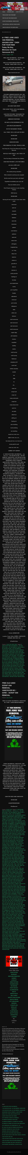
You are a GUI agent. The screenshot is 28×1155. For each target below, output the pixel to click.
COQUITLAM (20, 843)
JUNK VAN (16, 865)
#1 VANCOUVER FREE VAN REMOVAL (12, 645)
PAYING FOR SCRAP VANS (13, 886)
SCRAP (9, 892)
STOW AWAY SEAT (18, 673)
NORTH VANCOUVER (11, 882)
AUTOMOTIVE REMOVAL (18, 658)
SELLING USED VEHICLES (14, 904)
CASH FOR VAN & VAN (18, 839)
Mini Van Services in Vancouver (16, 875)
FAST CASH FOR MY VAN (17, 851)
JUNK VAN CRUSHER (10, 867)
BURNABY (10, 662)
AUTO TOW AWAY (12, 655)
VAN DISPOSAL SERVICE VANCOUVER (11, 24)
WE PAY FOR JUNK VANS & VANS (14, 941)
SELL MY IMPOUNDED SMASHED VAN (15, 899)
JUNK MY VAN (20, 864)
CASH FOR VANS (19, 11)
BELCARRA (14, 995)
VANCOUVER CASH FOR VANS (9, 928)
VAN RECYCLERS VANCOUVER (14, 923)
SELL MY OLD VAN (6, 900)
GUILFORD (13, 862)
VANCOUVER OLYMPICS (13, 932)
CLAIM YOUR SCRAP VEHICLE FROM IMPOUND (12, 842)
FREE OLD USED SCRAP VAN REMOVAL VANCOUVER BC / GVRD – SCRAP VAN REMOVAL (10, 689)
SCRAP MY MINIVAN (16, 892)
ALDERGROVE (14, 989)
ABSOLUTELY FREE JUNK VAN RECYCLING (11, 1114)
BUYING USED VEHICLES (8, 668)
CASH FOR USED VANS (11, 644)
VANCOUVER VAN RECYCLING (9, 939)
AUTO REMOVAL (18, 820)
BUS (20, 664)
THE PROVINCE (18, 911)
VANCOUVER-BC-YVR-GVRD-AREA (10, 27)
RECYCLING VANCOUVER (19, 890)
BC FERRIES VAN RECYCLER (17, 1127)
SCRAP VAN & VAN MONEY (11, 893)
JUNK (15, 864)
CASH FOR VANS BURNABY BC (9, 841)
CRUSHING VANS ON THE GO (8, 846)
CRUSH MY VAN (18, 844)
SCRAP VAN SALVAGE (14, 897)
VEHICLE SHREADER (7, 941)
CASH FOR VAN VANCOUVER (8, 840)
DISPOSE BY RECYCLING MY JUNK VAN (11, 848)
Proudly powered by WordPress (14, 1152)
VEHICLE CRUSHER (20, 939)
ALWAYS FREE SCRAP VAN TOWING (16, 652)
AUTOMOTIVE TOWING (19, 659)
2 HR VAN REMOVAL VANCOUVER (18, 1110)
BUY (18, 665)
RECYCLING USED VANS (7, 890)
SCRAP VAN (9, 809)
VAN (24, 673)
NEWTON (4, 882)
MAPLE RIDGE (5, 875)
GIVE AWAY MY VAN (6, 861)
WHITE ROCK (10, 944)
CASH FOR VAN (10, 671)
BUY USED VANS (19, 666)
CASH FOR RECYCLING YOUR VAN (9, 1138)
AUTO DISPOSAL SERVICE (8, 654)
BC (5, 661)
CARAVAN (21, 668)
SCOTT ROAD (14, 1013)
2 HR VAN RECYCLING (6, 1110)
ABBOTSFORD (5, 651)
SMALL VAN (11, 673)
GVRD (17, 862)
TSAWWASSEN (14, 984)
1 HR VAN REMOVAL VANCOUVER (15, 647)
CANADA (16, 668)
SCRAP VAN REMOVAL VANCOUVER (10, 21)
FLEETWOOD (14, 1011)
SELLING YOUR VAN (12, 906)
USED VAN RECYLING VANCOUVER (10, 920)
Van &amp (11, 921)
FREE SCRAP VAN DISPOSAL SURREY (13, 853)
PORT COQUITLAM (14, 889)
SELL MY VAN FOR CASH (17, 902)
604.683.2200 (11, 815)
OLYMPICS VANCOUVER (19, 883)
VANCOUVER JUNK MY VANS (8, 931)
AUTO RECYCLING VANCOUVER (11, 820)
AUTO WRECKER (21, 655)
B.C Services (21, 826)
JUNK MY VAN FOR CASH (8, 865)
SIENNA (6, 673)
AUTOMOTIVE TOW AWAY (7, 659)
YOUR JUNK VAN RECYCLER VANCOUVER (13, 946)
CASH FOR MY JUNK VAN (8, 669)
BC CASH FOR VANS (11, 661)
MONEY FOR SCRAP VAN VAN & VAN (16, 878)
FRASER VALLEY (14, 853)
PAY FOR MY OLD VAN (7, 885)
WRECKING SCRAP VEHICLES (9, 945)
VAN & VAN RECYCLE (7, 675)
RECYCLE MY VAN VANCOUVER (9, 18)
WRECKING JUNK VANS (19, 944)
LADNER (12, 874)
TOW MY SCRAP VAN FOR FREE (18, 913)
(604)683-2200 (10, 11)
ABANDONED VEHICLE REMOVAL (16, 650)
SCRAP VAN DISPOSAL (12, 895)
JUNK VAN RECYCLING (13, 868)
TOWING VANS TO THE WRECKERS (15, 918)
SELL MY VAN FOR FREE (7, 903)
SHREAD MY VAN (14, 907)
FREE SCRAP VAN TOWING (11, 857)
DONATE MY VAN (22, 850)
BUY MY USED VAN (10, 666)
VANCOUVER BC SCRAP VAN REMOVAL (11, 927)
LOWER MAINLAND (18, 874)
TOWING (15, 916)
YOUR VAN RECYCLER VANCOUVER (10, 948)
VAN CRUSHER (20, 675)
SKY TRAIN (20, 907)
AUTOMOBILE (14, 657)
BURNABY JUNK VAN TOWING (12, 664)
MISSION (14, 876)
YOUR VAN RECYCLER (19, 946)
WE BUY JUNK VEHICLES (18, 941)
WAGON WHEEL (21, 676)
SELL (6, 899)
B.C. (3, 661)
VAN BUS (14, 675)
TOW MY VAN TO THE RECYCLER (9, 914)
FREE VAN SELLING (6, 858)
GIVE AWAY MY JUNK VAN (18, 860)
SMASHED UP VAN (6, 909)
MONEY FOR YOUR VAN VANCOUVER (10, 879)
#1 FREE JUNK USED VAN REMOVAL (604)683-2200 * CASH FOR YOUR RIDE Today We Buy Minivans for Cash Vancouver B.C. (10, 44)
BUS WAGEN (7, 665)
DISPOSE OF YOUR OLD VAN (11, 850)
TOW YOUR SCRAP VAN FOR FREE (12, 915)
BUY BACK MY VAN (6, 832)
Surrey (21, 910)
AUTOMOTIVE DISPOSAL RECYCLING (9, 1119)
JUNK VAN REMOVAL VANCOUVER (10, 871)
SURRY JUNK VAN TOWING (8, 911)
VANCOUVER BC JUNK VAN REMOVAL (16, 925)
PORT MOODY (22, 889)
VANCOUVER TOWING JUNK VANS (10, 937)
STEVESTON (14, 1014)
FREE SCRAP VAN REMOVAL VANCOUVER (12, 855)
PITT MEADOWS (14, 1001)
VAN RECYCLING (13, 676)
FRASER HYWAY (6, 853)
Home (3, 11)
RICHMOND (4, 892)
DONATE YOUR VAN (6, 851)
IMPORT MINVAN (17, 672)
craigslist (12, 844)
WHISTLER (4, 944)
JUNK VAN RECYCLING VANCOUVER (13, 869)
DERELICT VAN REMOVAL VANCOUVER (13, 846)
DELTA (17, 846)
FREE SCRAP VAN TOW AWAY (9, 15)
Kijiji (8, 874)
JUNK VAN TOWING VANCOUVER (14, 872)
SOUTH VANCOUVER (15, 910)
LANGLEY (14, 980)
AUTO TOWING (11, 822)
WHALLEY (18, 942)
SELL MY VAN (8, 902)
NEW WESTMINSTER (17, 881)
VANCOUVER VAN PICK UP (15, 938)
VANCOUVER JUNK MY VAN (13, 930)
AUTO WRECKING (6, 657)
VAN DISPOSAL (5, 676)
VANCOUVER (11, 924)
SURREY (14, 978)
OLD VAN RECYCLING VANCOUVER (11, 883)
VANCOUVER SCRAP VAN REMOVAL (10, 934)
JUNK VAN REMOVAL (19, 869)
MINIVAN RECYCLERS (7, 876)
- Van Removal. (15, 811)
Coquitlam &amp (5, 844)
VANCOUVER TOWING (17, 935)
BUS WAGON (14, 665)
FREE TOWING (21, 857)
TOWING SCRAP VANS (10, 917)
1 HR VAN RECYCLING (6, 1108)
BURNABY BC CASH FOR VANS (13, 1129)
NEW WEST (10, 881)
